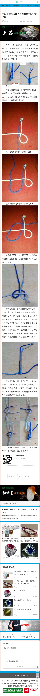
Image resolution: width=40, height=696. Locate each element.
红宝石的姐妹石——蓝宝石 (29, 558)
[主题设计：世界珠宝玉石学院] (13, 692)
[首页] (37, 667)
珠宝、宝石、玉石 (8, 558)
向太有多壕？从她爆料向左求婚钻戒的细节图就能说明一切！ (10, 540)
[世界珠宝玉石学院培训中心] (20, 3)
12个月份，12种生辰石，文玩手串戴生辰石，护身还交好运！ (29, 540)
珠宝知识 (8, 5)
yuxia (6, 21)
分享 (27, 476)
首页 (2, 5)
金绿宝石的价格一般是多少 (22, 609)
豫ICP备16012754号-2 (18, 686)
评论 (24, 21)
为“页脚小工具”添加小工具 (20, 675)
